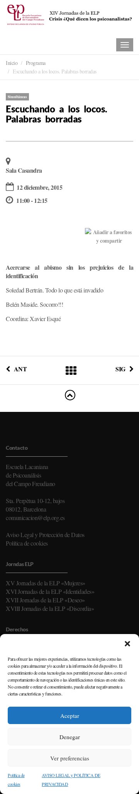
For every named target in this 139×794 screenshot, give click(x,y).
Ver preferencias (69, 758)
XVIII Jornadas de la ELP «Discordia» (50, 608)
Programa (36, 62)
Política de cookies (27, 543)
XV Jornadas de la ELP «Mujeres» (45, 583)
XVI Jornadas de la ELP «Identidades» (50, 591)
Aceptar (69, 715)
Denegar (69, 737)
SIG (120, 368)
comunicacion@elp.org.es (35, 517)
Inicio (11, 62)
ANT (20, 368)
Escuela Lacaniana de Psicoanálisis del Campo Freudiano (30, 475)
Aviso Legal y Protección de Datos (45, 534)
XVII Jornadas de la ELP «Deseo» (45, 600)
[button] (127, 644)
